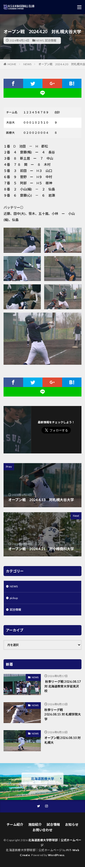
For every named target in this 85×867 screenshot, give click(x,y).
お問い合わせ (42, 830)
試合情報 (50, 40)
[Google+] (52, 83)
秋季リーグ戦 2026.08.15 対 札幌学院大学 (62, 714)
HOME (12, 64)
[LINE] (42, 93)
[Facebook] (13, 83)
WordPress (56, 855)
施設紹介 (35, 824)
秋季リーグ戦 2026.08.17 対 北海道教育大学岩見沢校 (62, 686)
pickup (14, 598)
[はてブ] (72, 83)
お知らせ (71, 824)
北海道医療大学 (42, 779)
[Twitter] (33, 83)
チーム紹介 (15, 824)
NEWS (40, 40)
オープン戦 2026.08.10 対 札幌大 (62, 740)
